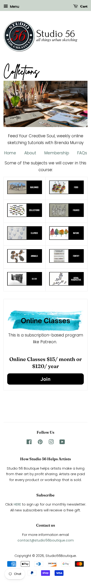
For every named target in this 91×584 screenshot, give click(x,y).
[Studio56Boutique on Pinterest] (40, 442)
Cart (84, 6)
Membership (57, 153)
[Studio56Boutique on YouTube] (62, 442)
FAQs (82, 153)
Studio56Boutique (61, 555)
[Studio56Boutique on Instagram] (51, 442)
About (30, 153)
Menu (14, 6)
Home (10, 153)
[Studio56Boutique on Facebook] (29, 442)
